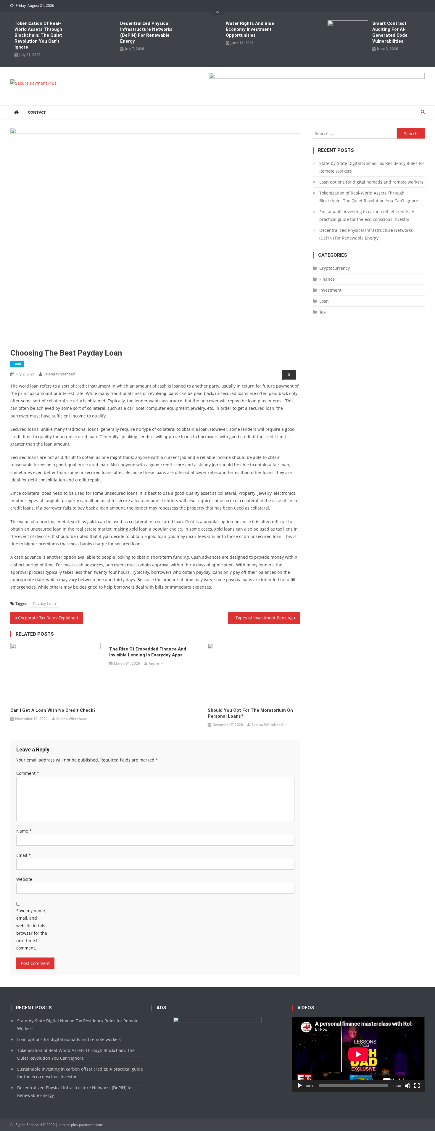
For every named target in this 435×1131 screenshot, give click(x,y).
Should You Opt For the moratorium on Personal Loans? (250, 713)
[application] (358, 1054)
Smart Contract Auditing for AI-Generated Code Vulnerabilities (389, 32)
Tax (322, 312)
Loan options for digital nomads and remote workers (371, 182)
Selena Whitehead (59, 374)
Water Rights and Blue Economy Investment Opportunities (250, 29)
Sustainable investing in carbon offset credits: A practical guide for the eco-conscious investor (366, 215)
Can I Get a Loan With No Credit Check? (53, 710)
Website (24, 879)
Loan (17, 364)
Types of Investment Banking (264, 618)
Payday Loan (44, 603)
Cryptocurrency (334, 268)
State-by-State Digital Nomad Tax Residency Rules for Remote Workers (371, 167)
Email (23, 855)
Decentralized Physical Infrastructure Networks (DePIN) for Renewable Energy (146, 32)
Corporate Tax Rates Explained (48, 618)
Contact (37, 112)
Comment (27, 773)
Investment (330, 290)
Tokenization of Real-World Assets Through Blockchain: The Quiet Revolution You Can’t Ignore (38, 35)
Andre (154, 663)
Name (24, 831)
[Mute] (407, 1086)
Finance (327, 279)
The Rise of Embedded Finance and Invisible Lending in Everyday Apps (147, 652)
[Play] (300, 1086)
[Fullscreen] (417, 1086)
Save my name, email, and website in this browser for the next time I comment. (31, 929)
